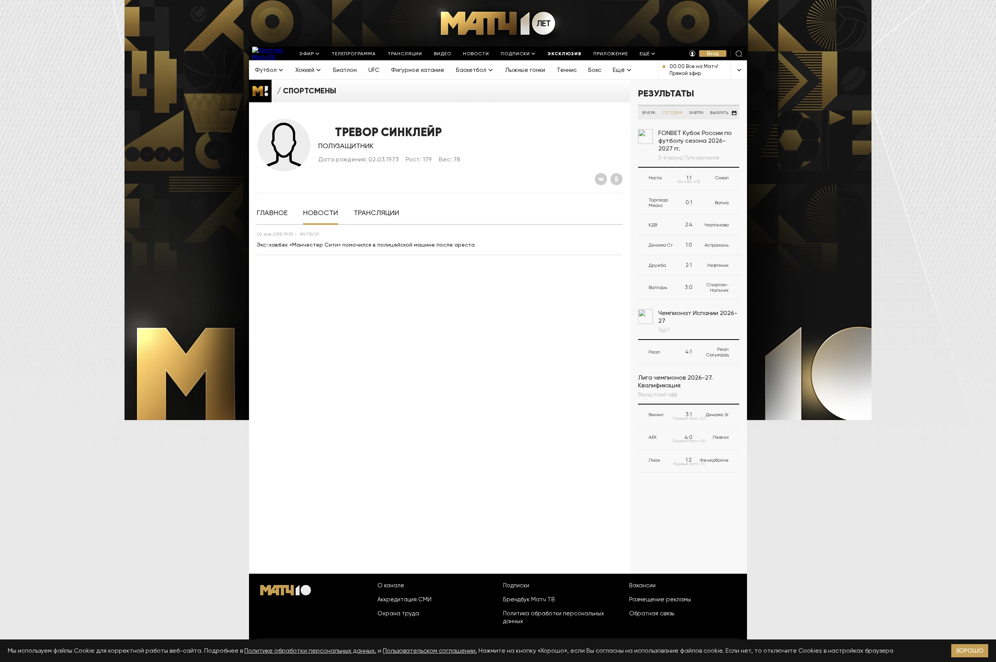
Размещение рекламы (660, 599)
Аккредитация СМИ (404, 599)
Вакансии (642, 585)
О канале (390, 585)
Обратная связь (651, 613)
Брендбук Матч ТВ (529, 599)
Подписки (516, 585)
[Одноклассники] (616, 179)
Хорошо (970, 650)
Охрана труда (398, 613)
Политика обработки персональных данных (553, 617)
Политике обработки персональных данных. (310, 650)
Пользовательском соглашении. (430, 650)
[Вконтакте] (601, 179)
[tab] (272, 213)
